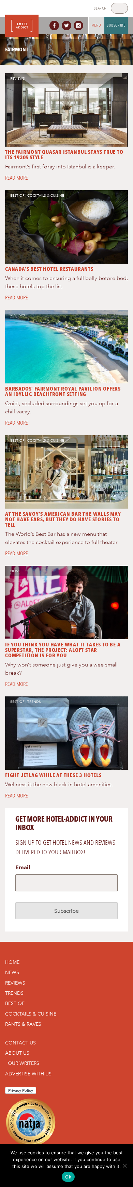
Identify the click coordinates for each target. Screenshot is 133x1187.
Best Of (17, 195)
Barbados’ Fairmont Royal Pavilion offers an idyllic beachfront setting (63, 391)
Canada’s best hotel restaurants (49, 269)
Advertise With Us (28, 1073)
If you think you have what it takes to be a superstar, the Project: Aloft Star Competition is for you (62, 650)
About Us (17, 1053)
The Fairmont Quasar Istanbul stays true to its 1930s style (64, 155)
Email (22, 867)
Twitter (68, 25)
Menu (96, 25)
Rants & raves (23, 1024)
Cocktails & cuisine (45, 195)
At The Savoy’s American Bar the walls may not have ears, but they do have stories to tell (63, 519)
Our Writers (23, 1063)
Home (12, 962)
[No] (124, 1165)
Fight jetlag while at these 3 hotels (53, 775)
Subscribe (116, 25)
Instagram (80, 25)
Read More (16, 178)
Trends (34, 701)
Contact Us (20, 1042)
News (15, 571)
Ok (68, 1177)
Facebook (55, 25)
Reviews (17, 78)
